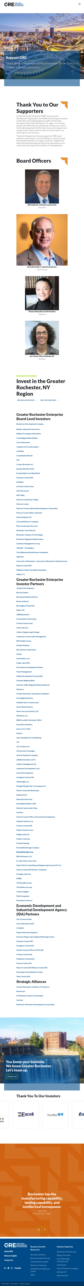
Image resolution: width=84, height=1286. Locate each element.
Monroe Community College (27, 499)
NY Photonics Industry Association (29, 996)
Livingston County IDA (25, 777)
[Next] (44, 1229)
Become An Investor (26, 400)
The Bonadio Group (24, 883)
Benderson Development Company (30, 424)
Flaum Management (24, 672)
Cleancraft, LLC (22, 628)
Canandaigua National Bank (27, 438)
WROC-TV (20, 574)
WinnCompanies (22, 896)
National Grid (21, 795)
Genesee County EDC (24, 478)
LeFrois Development (24, 773)
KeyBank (20, 482)
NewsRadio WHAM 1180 (26, 804)
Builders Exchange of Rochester (28, 434)
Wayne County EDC (24, 565)
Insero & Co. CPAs (23, 729)
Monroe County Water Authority (29, 513)
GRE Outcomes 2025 (48, 400)
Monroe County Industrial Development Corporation (37, 508)
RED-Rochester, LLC (24, 856)
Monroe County (22, 504)
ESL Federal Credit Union (26, 650)
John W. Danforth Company (27, 755)
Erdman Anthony (23, 645)
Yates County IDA (23, 976)
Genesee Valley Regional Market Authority (33, 685)
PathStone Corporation (25, 959)
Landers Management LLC (26, 764)
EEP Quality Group (23, 641)
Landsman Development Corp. (28, 768)
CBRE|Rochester (22, 614)
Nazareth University (24, 799)
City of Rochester (23, 442)
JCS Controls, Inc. (23, 746)
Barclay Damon (22, 592)
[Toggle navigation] (79, 4)
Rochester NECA (35, 720)
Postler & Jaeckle (23, 839)
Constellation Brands (24, 456)
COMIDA (20, 451)
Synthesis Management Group (28, 543)
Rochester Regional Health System (29, 539)
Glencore (20, 689)
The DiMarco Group (24, 887)
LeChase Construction (25, 486)
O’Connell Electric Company (27, 521)
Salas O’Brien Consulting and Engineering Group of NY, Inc (38, 865)
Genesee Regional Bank (25, 680)
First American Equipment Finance (29, 667)
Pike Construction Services (27, 526)
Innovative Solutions (24, 724)
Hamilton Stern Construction (27, 702)
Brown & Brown (22, 601)
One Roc (19, 812)
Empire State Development (27, 932)
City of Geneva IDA (24, 919)
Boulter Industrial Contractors (28, 429)
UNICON (20, 557)
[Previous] (39, 1229)
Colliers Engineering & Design (27, 632)
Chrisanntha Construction (26, 619)
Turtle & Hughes (22, 892)
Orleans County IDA (24, 826)
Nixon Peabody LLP (24, 517)
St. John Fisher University (26, 861)
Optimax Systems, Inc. (25, 821)
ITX (17, 742)
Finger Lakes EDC (23, 663)
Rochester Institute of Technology (29, 535)
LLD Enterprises (22, 491)
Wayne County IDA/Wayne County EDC (32, 968)
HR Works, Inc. (22, 716)
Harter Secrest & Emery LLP (27, 711)
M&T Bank (20, 495)
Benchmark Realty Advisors (27, 597)
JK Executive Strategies (25, 751)
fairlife (19, 654)
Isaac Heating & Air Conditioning (28, 738)
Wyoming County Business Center (29, 972)
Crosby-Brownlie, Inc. (24, 464)
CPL (18, 460)
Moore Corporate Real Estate (27, 790)
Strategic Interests (23, 874)
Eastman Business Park (25, 469)
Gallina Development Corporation (29, 676)
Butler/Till (20, 610)
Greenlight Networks (24, 698)
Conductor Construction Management (31, 636)
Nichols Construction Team (26, 808)
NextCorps (20, 991)
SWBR (18, 878)
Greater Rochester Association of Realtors (32, 694)
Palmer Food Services (24, 830)
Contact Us (12, 1076)
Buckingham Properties (25, 606)
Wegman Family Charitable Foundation (31, 570)
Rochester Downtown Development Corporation (35, 1004)
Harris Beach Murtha (24, 707)
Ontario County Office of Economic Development (35, 817)
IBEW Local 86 (22, 720)
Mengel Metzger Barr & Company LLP (31, 786)
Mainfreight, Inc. (22, 782)
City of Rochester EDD (25, 924)
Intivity (19, 733)
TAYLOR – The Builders (25, 548)
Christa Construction (24, 623)
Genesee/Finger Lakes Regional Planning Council (35, 937)
